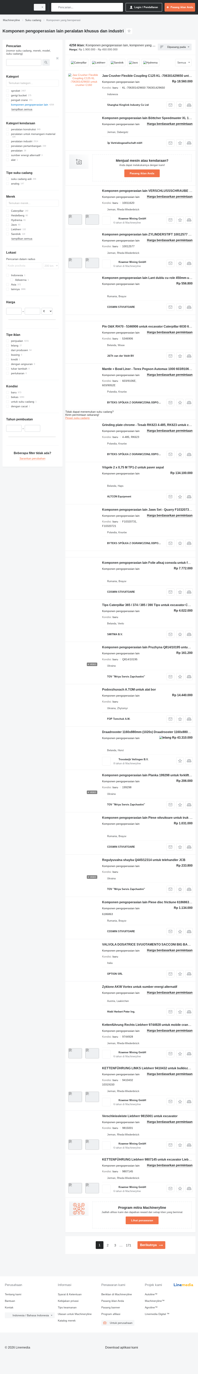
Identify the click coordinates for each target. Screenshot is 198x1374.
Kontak (9, 1307)
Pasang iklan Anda (142, 173)
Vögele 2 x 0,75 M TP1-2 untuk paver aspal (133, 467)
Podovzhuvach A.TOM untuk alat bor (129, 689)
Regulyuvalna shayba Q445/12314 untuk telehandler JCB (143, 860)
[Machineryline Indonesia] (16, 7)
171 (128, 1245)
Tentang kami (13, 1294)
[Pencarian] (55, 7)
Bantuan (10, 1300)
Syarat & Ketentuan (70, 1294)
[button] (179, 105)
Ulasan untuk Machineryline (75, 1314)
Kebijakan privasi (68, 1300)
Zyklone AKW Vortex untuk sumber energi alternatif (139, 986)
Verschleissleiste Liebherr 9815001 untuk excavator (140, 1116)
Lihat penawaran (142, 1220)
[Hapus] (57, 58)
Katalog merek (67, 1320)
